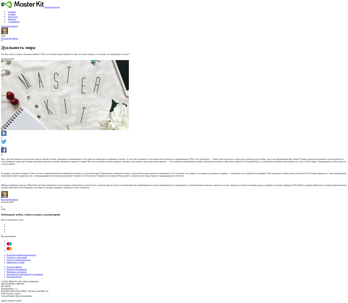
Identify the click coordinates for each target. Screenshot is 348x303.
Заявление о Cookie (15, 262)
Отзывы (12, 14)
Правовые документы (17, 272)
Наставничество (14, 277)
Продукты (13, 17)
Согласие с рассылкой (17, 257)
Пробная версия (52, 7)
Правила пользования (17, 269)
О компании (14, 21)
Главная (11, 12)
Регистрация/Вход (9, 26)
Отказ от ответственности (19, 260)
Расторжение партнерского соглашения (25, 274)
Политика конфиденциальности (21, 255)
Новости (12, 19)
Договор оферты (14, 267)
